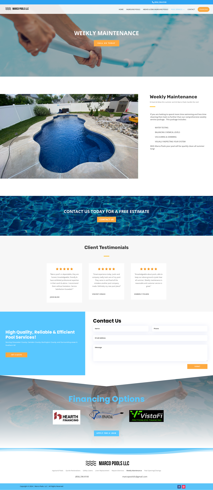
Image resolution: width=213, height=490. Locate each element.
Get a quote (16, 355)
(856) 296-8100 (160, 2)
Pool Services (176, 9)
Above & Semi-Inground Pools (155, 9)
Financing (203, 9)
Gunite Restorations (73, 471)
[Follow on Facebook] (179, 487)
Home (121, 9)
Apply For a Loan (106, 433)
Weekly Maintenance (134, 471)
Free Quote (152, 85)
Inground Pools (133, 9)
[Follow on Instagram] (183, 487)
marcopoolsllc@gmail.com (134, 476)
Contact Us (107, 219)
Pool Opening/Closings (152, 471)
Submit (197, 366)
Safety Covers (88, 471)
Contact (191, 9)
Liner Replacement (102, 471)
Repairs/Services (118, 471)
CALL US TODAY (106, 43)
